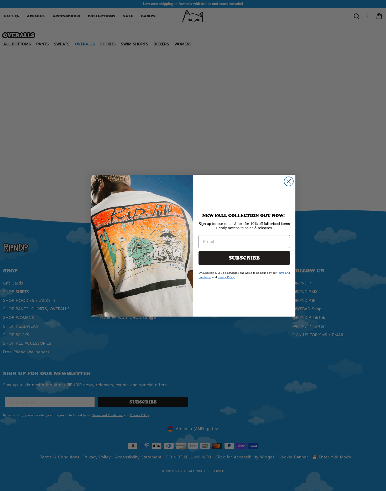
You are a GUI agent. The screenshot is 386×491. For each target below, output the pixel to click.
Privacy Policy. (226, 277)
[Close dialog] (288, 181)
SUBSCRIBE (244, 258)
